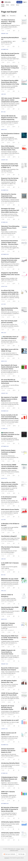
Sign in (25, 2)
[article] (14, 25)
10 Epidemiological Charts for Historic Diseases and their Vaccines (9, 779)
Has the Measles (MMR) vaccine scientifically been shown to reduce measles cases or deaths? (9, 466)
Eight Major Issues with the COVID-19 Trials (9, 350)
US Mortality (8, 28)
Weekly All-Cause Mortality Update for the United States (10, 824)
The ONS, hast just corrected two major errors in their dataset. (9, 685)
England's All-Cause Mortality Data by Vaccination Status (7, 707)
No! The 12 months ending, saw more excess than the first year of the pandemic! (9, 501)
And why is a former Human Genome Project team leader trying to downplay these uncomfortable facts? (10, 57)
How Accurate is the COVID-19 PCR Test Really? (10, 608)
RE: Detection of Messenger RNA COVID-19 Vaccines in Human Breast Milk (10, 809)
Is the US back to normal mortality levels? (8, 497)
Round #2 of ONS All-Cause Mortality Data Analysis (9, 668)
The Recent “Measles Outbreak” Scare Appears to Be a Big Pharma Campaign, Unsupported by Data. (10, 152)
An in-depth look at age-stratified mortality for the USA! (9, 528)
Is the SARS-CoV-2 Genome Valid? (10, 563)
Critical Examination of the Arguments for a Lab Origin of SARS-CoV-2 (9, 165)
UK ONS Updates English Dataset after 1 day (9, 681)
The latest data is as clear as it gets (10, 722)
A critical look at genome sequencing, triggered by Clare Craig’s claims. (9, 138)
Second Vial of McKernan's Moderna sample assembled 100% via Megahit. (10, 456)
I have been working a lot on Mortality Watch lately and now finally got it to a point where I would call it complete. (9, 341)
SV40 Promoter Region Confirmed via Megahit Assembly (8, 452)
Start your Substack (10, 854)
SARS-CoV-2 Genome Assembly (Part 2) (8, 624)
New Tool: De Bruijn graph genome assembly (9, 321)
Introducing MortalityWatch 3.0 (10, 38)
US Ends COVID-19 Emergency (7, 595)
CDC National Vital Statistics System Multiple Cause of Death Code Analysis (10, 104)
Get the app (21, 854)
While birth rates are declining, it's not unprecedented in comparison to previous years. (10, 312)
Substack (6, 858)
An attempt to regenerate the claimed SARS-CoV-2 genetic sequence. (8, 796)
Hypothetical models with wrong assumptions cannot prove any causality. (9, 737)
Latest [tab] (3, 15)
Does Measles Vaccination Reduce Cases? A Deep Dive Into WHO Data (10, 67)
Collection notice (14, 850)
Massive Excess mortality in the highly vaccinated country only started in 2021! (9, 279)
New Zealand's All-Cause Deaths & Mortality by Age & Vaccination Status (10, 367)
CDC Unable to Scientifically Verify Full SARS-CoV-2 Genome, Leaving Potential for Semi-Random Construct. (10, 296)
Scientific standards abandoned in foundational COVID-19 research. (10, 122)
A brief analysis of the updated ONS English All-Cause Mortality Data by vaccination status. (10, 712)
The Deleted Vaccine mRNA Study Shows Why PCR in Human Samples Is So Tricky (10, 82)
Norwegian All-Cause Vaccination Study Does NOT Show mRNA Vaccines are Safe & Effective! (10, 210)
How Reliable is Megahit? (9, 536)
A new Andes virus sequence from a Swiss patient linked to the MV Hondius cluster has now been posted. (10, 26)
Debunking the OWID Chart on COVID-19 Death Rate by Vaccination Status (9, 637)
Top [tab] (7, 15)
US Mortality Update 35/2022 (10, 833)
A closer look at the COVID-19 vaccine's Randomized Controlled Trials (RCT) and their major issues (10, 353)
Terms (22, 849)
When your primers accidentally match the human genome (9, 86)
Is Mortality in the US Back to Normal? (10, 524)
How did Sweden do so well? (10, 720)
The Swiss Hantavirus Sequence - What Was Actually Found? (8, 21)
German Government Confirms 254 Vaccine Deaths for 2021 (8, 750)
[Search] (25, 15)
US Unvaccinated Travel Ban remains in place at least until (8, 599)
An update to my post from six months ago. (9, 627)
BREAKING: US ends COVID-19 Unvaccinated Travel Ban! (10, 579)
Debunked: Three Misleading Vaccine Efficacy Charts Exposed (10, 228)
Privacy (18, 849)
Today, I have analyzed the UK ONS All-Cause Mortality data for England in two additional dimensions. (10, 672)
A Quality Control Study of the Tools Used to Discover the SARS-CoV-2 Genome (10, 538)
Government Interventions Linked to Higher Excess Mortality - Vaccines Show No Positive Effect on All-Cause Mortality (9, 242)
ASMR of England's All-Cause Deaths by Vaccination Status (8, 652)
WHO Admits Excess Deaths (10, 509)
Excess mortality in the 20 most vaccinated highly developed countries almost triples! (10, 416)
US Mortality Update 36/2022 (10, 822)
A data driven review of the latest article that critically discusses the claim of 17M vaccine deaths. (9, 403)
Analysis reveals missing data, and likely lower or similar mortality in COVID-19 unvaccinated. (10, 656)
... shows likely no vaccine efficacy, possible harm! (10, 385)
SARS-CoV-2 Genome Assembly (8, 792)
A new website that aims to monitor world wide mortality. (10, 765)
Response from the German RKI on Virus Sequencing (9, 179)
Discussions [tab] (12, 15)
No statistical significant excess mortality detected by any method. (10, 438)
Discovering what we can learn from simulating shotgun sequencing (9, 551)
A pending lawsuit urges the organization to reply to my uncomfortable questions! (8, 182)
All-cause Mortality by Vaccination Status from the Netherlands (10, 381)
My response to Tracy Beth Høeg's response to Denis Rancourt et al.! (9, 399)
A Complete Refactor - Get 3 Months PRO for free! (8, 42)
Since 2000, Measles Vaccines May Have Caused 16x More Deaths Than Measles (10, 148)
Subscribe (19, 2)
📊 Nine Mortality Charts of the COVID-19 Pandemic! (9, 337)
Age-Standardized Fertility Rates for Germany (9, 309)
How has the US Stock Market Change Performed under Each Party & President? (10, 260)
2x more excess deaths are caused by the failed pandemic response (10, 512)
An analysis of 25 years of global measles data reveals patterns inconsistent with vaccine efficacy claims (9, 72)
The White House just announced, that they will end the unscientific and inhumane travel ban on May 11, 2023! (9, 583)
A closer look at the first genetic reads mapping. (9, 567)
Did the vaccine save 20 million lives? (8, 733)
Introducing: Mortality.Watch (10, 763)
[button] (2, 5)
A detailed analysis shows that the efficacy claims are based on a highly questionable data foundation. (10, 642)
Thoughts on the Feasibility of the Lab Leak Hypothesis (9, 170)
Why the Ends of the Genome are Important (10, 548)
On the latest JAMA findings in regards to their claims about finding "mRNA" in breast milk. (9, 813)
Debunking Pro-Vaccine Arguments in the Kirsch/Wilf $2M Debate (8, 195)
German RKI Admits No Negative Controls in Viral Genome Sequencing (9, 117)
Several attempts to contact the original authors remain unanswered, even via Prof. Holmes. (9, 488)
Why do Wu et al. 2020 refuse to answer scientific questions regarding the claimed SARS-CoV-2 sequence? (9, 484)
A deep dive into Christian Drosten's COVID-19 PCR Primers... (10, 611)
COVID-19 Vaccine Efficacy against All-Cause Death (9, 694)
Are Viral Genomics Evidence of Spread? (10, 134)
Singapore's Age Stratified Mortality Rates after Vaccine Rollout (10, 274)
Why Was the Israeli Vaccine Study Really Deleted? (10, 54)
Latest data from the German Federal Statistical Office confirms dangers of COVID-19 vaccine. (9, 755)
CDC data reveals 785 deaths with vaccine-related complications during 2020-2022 (10, 100)
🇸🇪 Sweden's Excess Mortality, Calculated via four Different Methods (10, 434)
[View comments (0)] (8, 330)
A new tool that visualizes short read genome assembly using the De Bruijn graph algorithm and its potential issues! (10, 325)
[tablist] (8, 15)
